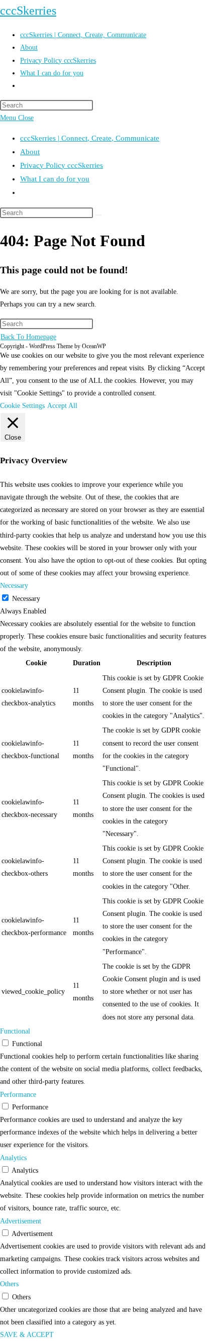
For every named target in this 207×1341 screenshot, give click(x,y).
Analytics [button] (13, 1158)
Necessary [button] (14, 585)
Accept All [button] (62, 405)
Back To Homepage (28, 337)
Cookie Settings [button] (22, 405)
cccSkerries (28, 10)
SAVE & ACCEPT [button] (27, 1334)
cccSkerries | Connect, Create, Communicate (89, 138)
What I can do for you (54, 179)
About (30, 152)
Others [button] (9, 1284)
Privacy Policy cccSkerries (61, 165)
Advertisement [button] (20, 1221)
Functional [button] (15, 1031)
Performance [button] (18, 1094)
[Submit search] (98, 215)
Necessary (26, 598)
